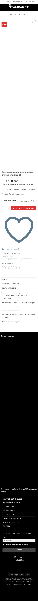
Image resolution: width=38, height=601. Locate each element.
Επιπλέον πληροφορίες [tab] (10, 283)
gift (8, 260)
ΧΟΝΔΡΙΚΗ (7, 526)
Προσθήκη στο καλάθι (23, 208)
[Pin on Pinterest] (14, 267)
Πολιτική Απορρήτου (12, 580)
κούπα (19, 260)
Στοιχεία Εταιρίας (27, 580)
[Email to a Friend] (10, 267)
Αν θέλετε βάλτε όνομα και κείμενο (9, 201)
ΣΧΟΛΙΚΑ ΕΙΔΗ (8, 514)
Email (4, 537)
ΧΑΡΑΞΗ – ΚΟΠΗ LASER (12, 518)
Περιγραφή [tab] (5, 279)
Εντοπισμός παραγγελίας (15, 578)
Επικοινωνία (27, 581)
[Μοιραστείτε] (14, 589)
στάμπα (24, 260)
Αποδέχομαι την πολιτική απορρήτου (17, 544)
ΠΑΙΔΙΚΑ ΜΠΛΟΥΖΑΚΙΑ (11, 503)
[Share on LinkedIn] (18, 267)
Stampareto (13, 260)
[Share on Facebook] (3, 267)
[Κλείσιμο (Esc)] (20, 589)
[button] (3, 7)
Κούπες (25, 14)
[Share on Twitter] (7, 267)
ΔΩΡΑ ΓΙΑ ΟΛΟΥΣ (15, 14)
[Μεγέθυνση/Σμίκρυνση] (2, 589)
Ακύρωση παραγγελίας (14, 581)
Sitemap (28, 578)
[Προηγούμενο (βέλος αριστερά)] (2, 597)
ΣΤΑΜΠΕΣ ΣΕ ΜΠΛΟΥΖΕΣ (12, 499)
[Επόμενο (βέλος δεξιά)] (8, 597)
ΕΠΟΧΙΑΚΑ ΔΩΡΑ (9, 510)
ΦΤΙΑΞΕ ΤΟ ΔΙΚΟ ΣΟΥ (11, 522)
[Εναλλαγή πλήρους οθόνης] (8, 589)
